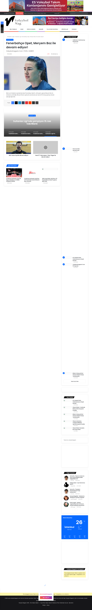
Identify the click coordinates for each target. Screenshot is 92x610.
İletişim (44, 605)
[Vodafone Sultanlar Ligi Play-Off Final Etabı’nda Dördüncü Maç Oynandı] (32, 172)
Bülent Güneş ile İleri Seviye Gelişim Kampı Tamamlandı (78, 375)
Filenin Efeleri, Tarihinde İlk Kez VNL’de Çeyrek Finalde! (79, 409)
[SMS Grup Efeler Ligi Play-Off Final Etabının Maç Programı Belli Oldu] (50, 172)
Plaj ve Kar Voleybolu (52, 29)
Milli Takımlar (13, 29)
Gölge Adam (73, 485)
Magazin (41, 29)
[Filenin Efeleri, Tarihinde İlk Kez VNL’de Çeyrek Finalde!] (68, 409)
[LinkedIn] (19, 102)
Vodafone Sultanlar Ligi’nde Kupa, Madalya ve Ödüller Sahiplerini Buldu (13, 180)
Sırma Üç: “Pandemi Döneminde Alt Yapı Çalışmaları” (75, 491)
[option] (32, 122)
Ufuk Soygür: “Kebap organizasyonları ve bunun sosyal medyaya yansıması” (77, 504)
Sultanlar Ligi (18, 36)
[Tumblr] (23, 102)
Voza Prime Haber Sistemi (46, 602)
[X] (16, 102)
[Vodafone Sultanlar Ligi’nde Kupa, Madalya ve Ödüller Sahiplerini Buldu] (14, 172)
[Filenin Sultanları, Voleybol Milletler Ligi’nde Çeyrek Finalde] (68, 423)
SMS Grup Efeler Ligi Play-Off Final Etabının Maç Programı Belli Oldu (49, 180)
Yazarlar (73, 29)
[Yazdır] (37, 102)
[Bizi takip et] (46, 591)
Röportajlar (64, 29)
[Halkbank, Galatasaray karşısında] (68, 93)
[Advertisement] (75, 456)
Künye (48, 605)
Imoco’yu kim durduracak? (76, 149)
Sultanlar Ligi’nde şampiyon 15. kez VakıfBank (32, 122)
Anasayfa (9, 36)
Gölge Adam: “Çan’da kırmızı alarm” (77, 483)
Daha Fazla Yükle (74, 381)
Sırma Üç (72, 480)
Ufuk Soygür (73, 507)
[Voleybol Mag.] (17, 21)
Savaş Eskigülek (74, 499)
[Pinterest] (26, 102)
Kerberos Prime (56, 602)
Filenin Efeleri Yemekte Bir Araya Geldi (78, 428)
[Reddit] (30, 102)
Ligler (21, 29)
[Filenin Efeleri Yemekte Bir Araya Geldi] (68, 430)
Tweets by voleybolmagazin (70, 440)
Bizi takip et (46, 597)
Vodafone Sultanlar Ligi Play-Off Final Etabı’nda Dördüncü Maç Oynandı (32, 180)
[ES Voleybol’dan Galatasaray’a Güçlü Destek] (68, 259)
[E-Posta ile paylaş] (33, 102)
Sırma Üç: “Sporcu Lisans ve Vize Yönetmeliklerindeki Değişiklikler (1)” (77, 477)
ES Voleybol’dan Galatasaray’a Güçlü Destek (78, 259)
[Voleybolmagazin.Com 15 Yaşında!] (68, 318)
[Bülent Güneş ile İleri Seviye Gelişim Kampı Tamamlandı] (68, 375)
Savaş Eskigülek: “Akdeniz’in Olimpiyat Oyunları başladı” (77, 496)
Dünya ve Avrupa (31, 29)
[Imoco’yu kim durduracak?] (68, 202)
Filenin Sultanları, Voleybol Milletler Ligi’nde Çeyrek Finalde (37, 13)
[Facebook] (12, 102)
